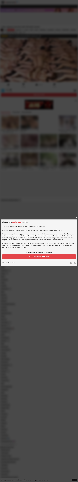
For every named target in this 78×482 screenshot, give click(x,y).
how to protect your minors (9, 262)
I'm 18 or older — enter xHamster (39, 256)
